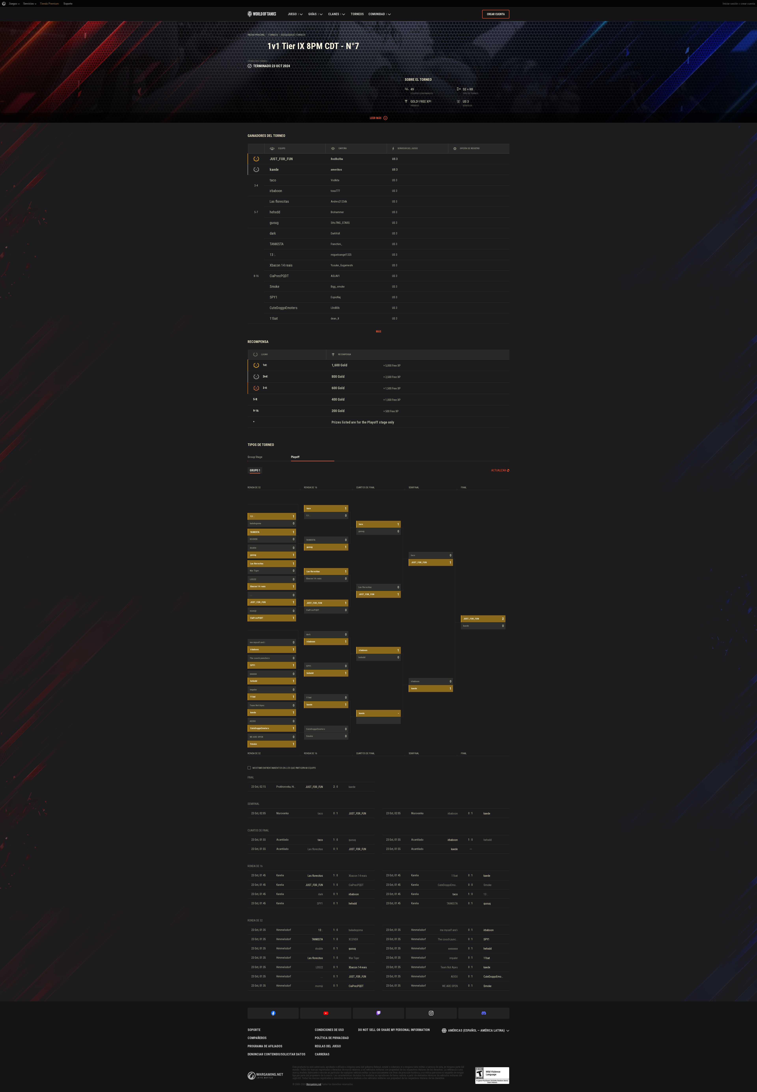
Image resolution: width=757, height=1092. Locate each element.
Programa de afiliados (265, 1046)
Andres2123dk (339, 201)
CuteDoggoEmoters (283, 308)
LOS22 (253, 579)
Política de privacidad (332, 1038)
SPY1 (273, 297)
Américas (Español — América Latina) (476, 1030)
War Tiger (254, 570)
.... (251, 595)
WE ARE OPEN (256, 737)
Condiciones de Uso (329, 1030)
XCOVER (253, 539)
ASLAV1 (335, 276)
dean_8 (335, 318)
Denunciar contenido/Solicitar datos (276, 1054)
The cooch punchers (260, 658)
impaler (253, 689)
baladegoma (255, 523)
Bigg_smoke (338, 286)
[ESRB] (492, 1075)
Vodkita (335, 180)
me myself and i (257, 642)
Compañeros (257, 1038)
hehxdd (275, 212)
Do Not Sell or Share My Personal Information (394, 1030)
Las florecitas (279, 201)
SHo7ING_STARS (340, 222)
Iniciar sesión (730, 3)
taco (273, 180)
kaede (274, 169)
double (253, 548)
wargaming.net (265, 1075)
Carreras (322, 1054)
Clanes (333, 14)
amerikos (336, 169)
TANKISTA (276, 244)
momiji (253, 611)
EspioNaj (336, 297)
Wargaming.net (313, 1084)
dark (273, 233)
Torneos (357, 14)
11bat (274, 318)
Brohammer (337, 212)
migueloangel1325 (341, 254)
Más (378, 331)
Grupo (255, 470)
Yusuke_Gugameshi (342, 265)
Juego (292, 14)
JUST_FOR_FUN (281, 159)
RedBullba (337, 159)
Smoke (274, 286)
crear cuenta (748, 3)
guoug (274, 223)
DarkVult (335, 233)
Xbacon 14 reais (281, 265)
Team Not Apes (257, 705)
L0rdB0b (335, 307)
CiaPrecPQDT (279, 276)
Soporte (254, 1030)
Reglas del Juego (328, 1046)
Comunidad (376, 14)
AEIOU (253, 721)
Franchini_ (336, 244)
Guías (312, 14)
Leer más (375, 118)
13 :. (273, 255)
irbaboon (276, 191)
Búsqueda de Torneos (293, 34)
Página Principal (256, 34)
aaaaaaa (253, 674)
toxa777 (335, 190)
